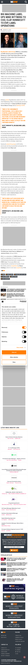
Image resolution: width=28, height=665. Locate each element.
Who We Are (3, 635)
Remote (3, 530)
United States (10, 274)
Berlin (8, 482)
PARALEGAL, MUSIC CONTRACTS (14, 492)
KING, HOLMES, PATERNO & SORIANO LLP (17, 493)
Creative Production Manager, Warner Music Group (12, 524)
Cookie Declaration (19, 641)
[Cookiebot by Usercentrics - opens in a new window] (20, 302)
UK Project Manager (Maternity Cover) (11, 508)
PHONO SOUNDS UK (14, 472)
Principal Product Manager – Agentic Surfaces (14, 458)
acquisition (14, 266)
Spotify (19, 460)
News (4, 274)
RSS (17, 653)
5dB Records (8, 514)
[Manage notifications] (24, 657)
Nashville (10, 449)
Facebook (18, 647)
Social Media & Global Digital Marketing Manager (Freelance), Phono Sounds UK (14, 470)
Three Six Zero (18, 482)
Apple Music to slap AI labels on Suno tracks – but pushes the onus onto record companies (16, 559)
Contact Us (3, 647)
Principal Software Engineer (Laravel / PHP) (12, 529)
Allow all (14, 352)
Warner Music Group (6, 525)
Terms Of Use (18, 635)
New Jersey (9, 504)
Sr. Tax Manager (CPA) (14, 447)
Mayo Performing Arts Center (20, 504)
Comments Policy (19, 637)
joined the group (11, 144)
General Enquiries (5, 653)
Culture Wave (11, 519)
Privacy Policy (18, 639)
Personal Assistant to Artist (14, 481)
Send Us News (4, 651)
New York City (10, 438)
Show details (20, 347)
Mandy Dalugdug (6, 31)
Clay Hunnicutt (5, 276)
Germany (12, 482)
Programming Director (14, 503)
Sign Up (15, 550)
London (3, 509)
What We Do (3, 637)
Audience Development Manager (10, 513)
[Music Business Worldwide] (14, 2)
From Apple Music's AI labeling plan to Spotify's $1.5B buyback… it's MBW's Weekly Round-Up (16, 569)
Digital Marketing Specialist (8, 518)
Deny (14, 362)
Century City (4, 493)
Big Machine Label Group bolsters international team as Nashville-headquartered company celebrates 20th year (16, 295)
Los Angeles (4, 519)
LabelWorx (8, 530)
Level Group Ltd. (16, 449)
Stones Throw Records (11, 509)
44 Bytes (8, 663)
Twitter (18, 651)
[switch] (24, 332)
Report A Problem (5, 655)
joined (7, 100)
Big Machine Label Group (8, 51)
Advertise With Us (5, 649)
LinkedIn (18, 649)
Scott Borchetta (5, 278)
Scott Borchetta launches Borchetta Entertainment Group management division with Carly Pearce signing (16, 290)
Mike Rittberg (14, 276)
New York (9, 460)
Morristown (4, 504)
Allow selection (14, 357)
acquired (18, 267)
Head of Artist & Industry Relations (14, 437)
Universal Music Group (18, 103)
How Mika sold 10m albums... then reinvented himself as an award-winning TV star (15, 580)
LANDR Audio (17, 438)
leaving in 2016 (21, 105)
